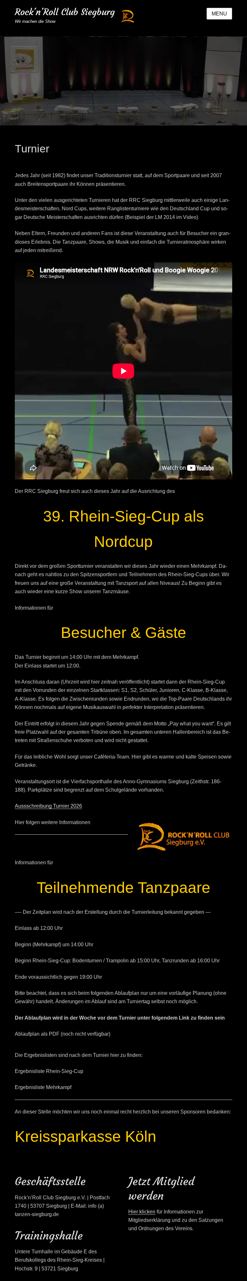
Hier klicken (141, 1211)
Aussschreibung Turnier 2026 (48, 806)
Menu (219, 13)
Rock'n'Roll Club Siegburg (65, 12)
